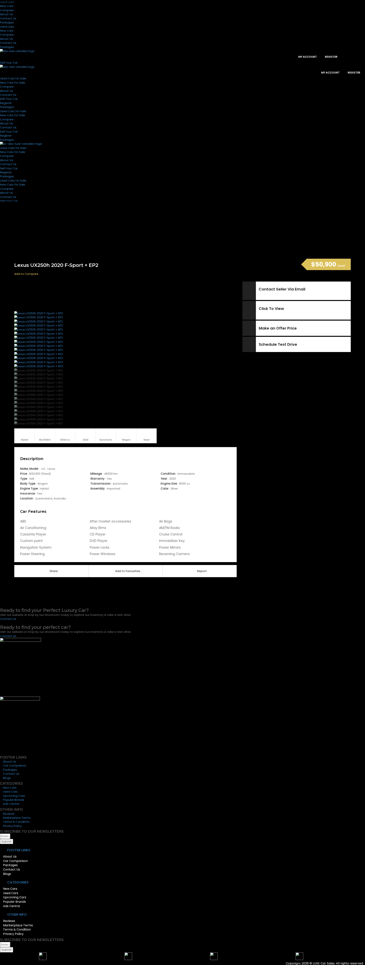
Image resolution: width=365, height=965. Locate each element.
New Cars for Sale (12, 83)
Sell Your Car (9, 99)
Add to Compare (26, 274)
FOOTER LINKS (18, 850)
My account (307, 57)
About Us (6, 14)
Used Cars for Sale (13, 78)
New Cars (6, 6)
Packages (7, 22)
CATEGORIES (18, 882)
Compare (7, 10)
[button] (161, 850)
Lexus (51, 469)
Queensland (43, 498)
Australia (60, 498)
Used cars (7, 2)
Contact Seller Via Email (282, 289)
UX (43, 469)
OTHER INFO (17, 914)
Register (330, 57)
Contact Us (8, 18)
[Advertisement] (125, 296)
